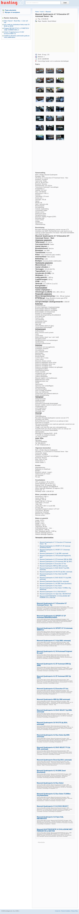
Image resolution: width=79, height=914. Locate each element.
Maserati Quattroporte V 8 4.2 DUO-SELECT (53, 591)
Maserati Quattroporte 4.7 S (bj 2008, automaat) (54, 553)
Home (37, 11)
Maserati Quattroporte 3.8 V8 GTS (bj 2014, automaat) (56, 572)
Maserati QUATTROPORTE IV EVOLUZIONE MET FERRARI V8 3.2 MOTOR (55, 596)
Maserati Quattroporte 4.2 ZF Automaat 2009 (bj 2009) (56, 559)
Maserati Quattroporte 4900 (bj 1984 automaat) (53, 566)
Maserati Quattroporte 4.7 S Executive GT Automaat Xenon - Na (52, 604)
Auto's (42, 11)
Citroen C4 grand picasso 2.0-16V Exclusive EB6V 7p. (14, 32)
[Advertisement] (55, 37)
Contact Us (57, 911)
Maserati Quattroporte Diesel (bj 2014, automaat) (54, 581)
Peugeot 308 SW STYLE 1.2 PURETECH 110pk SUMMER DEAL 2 (16, 29)
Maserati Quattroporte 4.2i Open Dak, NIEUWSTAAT (55, 594)
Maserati (48, 11)
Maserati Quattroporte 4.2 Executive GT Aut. (53, 563)
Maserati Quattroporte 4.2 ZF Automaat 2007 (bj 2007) (56, 561)
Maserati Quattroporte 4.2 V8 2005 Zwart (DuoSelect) (55, 583)
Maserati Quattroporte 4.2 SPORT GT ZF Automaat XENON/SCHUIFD (51, 616)
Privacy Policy (74, 911)
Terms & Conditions (65, 911)
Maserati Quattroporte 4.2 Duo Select (51, 585)
